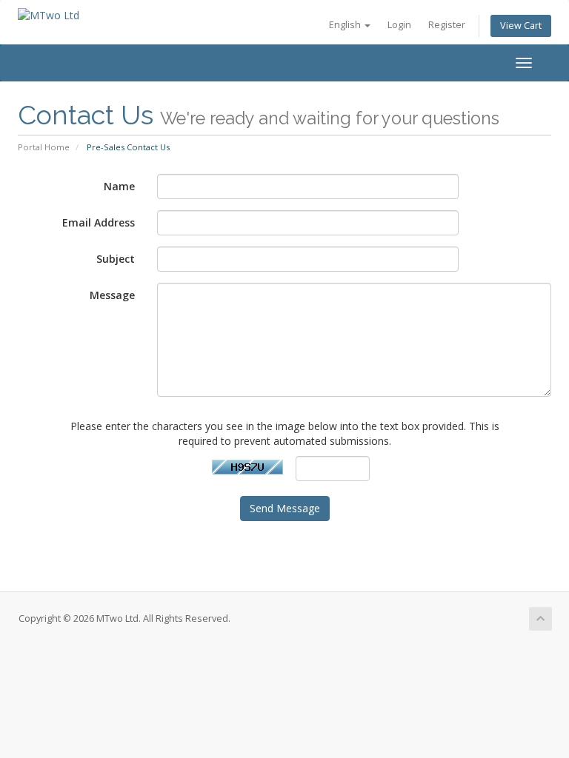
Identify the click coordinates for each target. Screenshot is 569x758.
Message (112, 295)
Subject (115, 259)
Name (119, 186)
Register (446, 25)
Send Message (285, 508)
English (346, 25)
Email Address (98, 222)
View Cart (521, 25)
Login (399, 25)
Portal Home (44, 146)
